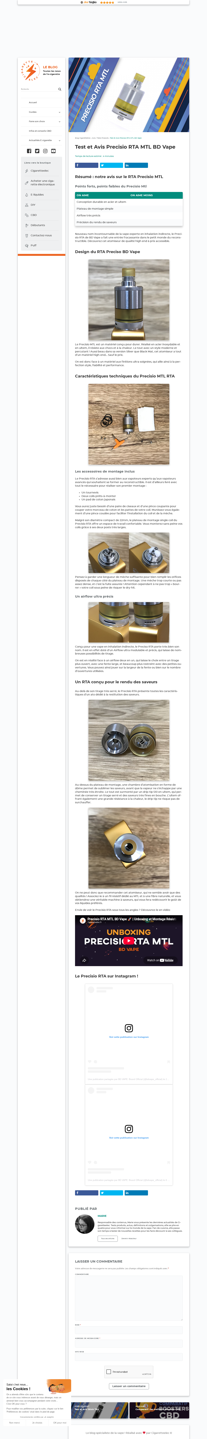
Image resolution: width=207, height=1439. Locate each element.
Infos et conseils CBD (40, 131)
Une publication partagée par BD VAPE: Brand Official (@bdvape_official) (125, 1079)
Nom (78, 1325)
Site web (79, 1352)
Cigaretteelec (40, 171)
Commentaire (82, 1274)
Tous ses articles (107, 1238)
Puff (33, 245)
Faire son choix (37, 122)
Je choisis (37, 1422)
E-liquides (37, 194)
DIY (33, 205)
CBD (34, 215)
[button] (5, 1435)
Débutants (38, 225)
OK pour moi (59, 1422)
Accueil (33, 103)
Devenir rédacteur (128, 1238)
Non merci (14, 1422)
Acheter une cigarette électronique (43, 183)
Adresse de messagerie (87, 1338)
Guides (33, 112)
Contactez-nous (41, 235)
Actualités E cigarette (40, 141)
